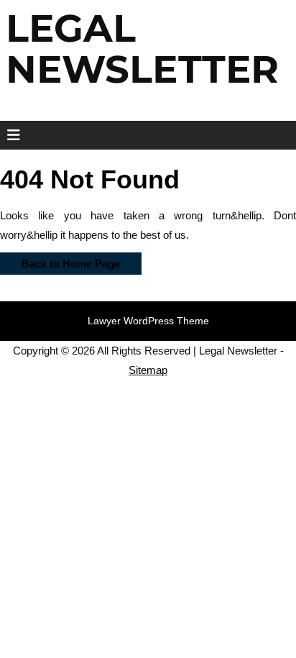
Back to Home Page (60, 261)
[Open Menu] (9, 135)
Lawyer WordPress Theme (148, 320)
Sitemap (148, 370)
